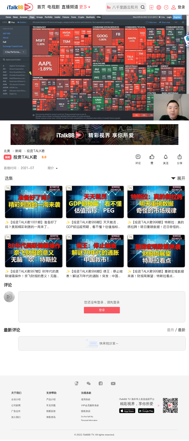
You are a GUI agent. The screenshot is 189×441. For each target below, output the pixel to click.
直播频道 (70, 7)
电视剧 (53, 7)
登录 (102, 310)
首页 (41, 7)
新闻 (20, 151)
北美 (9, 151)
